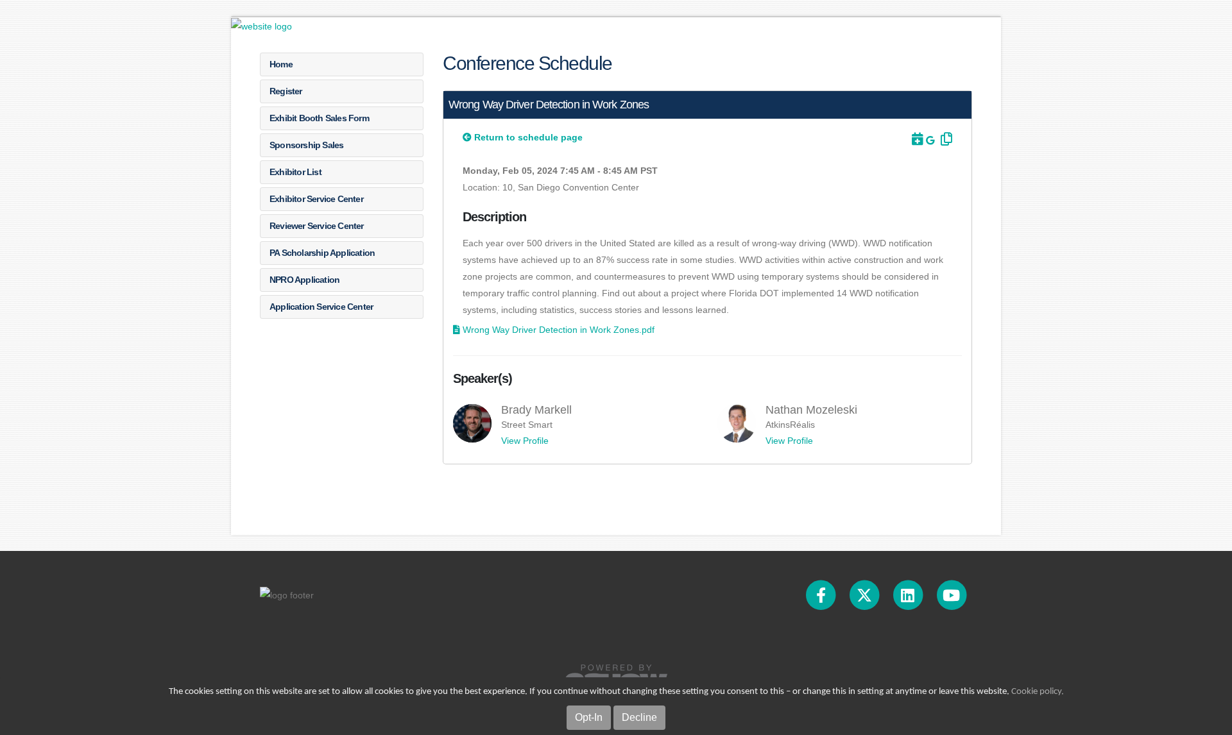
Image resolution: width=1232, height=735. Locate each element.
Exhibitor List (295, 172)
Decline (639, 717)
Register (286, 91)
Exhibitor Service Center (316, 199)
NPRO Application (304, 280)
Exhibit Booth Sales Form (319, 118)
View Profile (525, 440)
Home (281, 64)
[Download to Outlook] (916, 139)
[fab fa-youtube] (951, 594)
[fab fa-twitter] (865, 594)
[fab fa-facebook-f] (822, 594)
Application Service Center (321, 306)
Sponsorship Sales (306, 145)
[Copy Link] (944, 139)
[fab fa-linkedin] (908, 594)
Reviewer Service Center (317, 226)
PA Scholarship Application (322, 253)
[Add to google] (931, 140)
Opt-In (589, 717)
